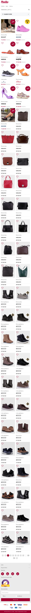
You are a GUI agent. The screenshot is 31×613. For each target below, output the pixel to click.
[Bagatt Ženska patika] (8, 26)
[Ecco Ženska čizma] (23, 427)
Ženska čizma (19, 435)
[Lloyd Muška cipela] (23, 48)
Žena (4, 596)
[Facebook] (2, 573)
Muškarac (19, 596)
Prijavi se (15, 599)
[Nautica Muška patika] (8, 70)
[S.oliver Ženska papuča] (23, 70)
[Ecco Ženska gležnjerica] (8, 293)
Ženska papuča (4, 57)
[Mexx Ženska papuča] (8, 48)
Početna (2, 6)
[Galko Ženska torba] (23, 115)
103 (28, 555)
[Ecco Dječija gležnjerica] (23, 337)
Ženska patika (4, 34)
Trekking (10, 6)
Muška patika (4, 79)
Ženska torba (18, 123)
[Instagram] (12, 573)
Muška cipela (18, 57)
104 (14, 558)
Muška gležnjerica (19, 368)
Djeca (7, 6)
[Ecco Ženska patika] (23, 293)
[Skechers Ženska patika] (23, 26)
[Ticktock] (17, 573)
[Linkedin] (7, 573)
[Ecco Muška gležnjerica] (23, 360)
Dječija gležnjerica (20, 346)
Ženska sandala (4, 101)
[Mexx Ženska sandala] (8, 93)
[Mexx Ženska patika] (23, 93)
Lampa (25, 611)
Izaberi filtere (8, 14)
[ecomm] (5, 583)
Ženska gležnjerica (5, 301)
